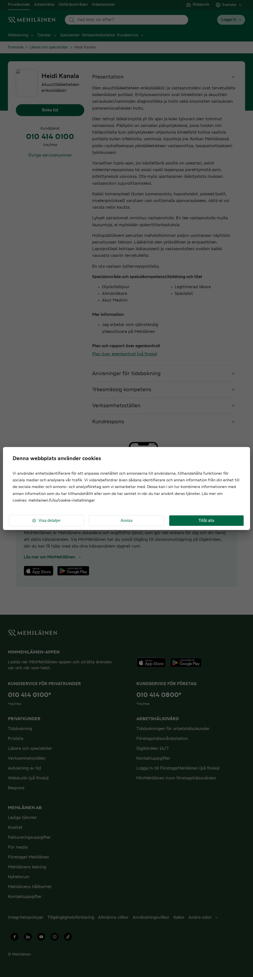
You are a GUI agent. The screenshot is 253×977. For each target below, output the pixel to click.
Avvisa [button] (126, 520)
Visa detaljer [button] (50, 520)
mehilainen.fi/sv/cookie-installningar (61, 500)
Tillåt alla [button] (206, 520)
